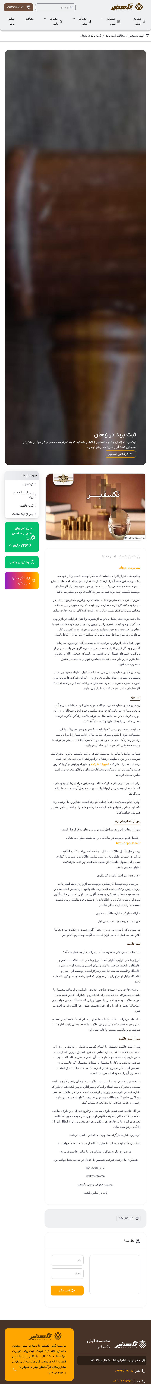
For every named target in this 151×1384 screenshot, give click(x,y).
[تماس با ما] (14, 1369)
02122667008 (124, 1371)
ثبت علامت (26, 505)
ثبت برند (28, 484)
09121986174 (15, 7)
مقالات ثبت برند (115, 35)
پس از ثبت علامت (22, 514)
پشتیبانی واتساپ (19, 562)
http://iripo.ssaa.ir (128, 843)
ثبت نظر (64, 1290)
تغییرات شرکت (100, 764)
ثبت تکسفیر (136, 35)
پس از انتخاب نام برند (23, 495)
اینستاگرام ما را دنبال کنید (21, 581)
